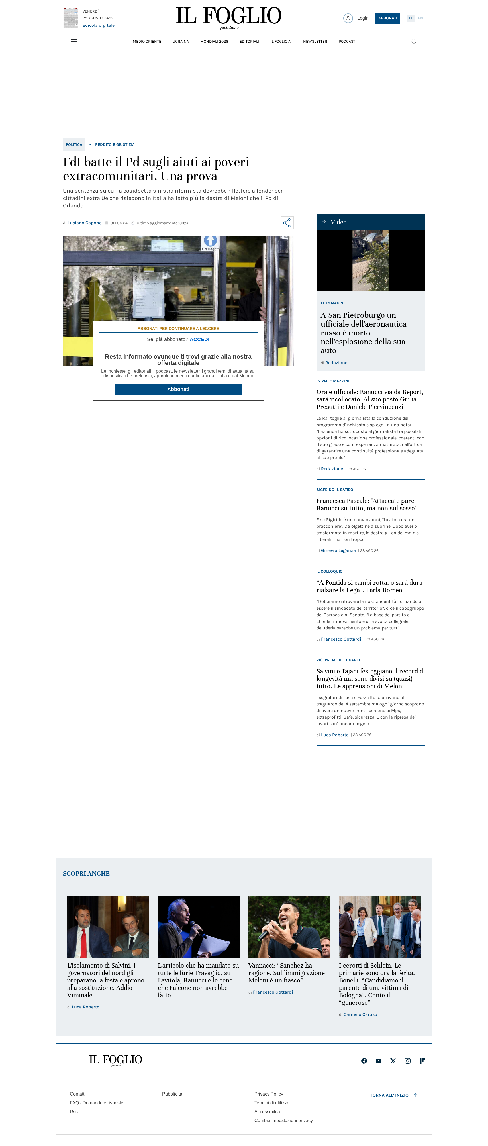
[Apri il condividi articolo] (287, 222)
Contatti (77, 1094)
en (420, 18)
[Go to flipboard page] (422, 1061)
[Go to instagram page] (408, 1061)
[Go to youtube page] (378, 1061)
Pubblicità (172, 1094)
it (410, 18)
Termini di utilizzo (271, 1102)
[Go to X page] (393, 1061)
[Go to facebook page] (364, 1061)
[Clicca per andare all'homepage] (115, 1061)
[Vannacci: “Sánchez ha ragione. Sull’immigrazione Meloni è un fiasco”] (289, 927)
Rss (74, 1111)
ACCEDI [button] (199, 339)
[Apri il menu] (74, 41)
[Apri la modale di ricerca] (414, 41)
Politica (74, 144)
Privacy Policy (268, 1094)
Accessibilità (267, 1111)
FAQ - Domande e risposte (96, 1102)
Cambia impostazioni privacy (283, 1120)
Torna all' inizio (389, 1095)
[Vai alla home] (228, 18)
